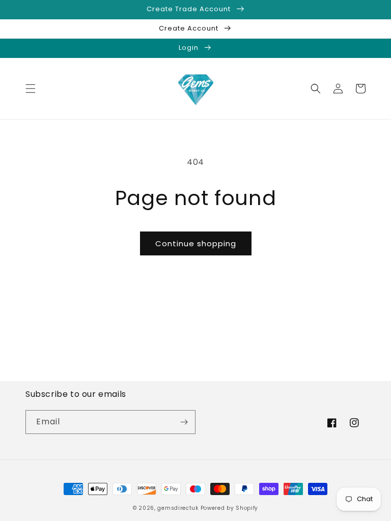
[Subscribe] (184, 422)
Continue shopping (195, 243)
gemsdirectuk (177, 508)
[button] (30, 88)
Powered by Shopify (230, 508)
